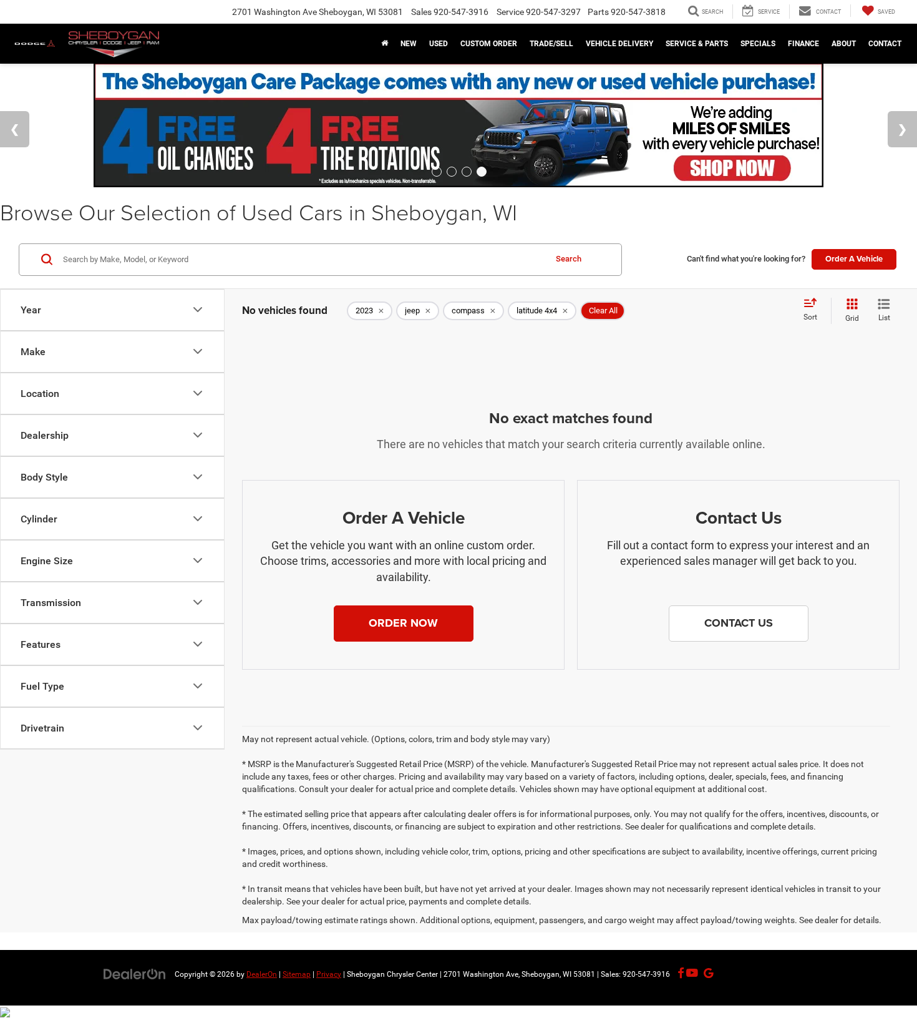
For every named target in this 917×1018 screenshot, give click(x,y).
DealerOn (261, 974)
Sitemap (297, 974)
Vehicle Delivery (619, 43)
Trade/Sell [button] (551, 43)
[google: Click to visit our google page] (706, 974)
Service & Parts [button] (697, 43)
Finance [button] (803, 43)
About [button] (844, 43)
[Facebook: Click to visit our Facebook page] (680, 974)
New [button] (408, 43)
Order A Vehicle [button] (854, 259)
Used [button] (438, 43)
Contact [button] (884, 43)
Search (568, 258)
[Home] (384, 44)
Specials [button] (757, 43)
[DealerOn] (135, 974)
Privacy (328, 974)
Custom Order (488, 43)
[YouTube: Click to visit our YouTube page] (692, 974)
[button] (403, 623)
